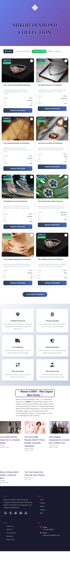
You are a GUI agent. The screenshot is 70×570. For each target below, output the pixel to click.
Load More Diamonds (35, 294)
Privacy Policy (11, 533)
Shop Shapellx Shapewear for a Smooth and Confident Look (59, 440)
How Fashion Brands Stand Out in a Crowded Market (10, 440)
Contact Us (10, 526)
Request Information (17, 110)
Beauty (42, 506)
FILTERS (9, 51)
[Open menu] (66, 3)
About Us (9, 529)
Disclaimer (9, 536)
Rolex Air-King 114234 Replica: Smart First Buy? (9, 475)
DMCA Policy (10, 539)
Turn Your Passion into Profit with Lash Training (34, 473)
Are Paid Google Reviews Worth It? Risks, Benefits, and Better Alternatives (35, 441)
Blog (41, 513)
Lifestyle (42, 510)
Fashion (42, 503)
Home (42, 499)
